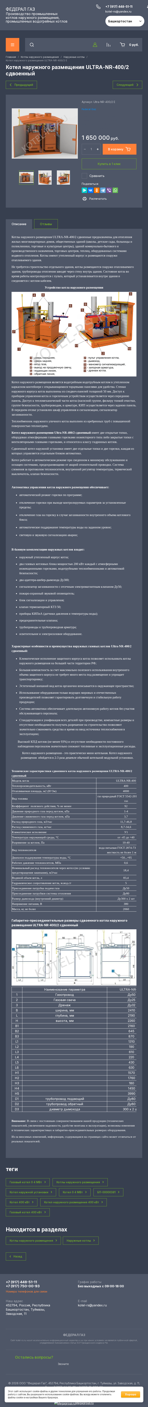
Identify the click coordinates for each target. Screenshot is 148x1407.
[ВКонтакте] (90, 190)
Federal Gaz (89, 109)
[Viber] (109, 190)
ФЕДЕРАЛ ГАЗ (20, 9)
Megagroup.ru (85, 1403)
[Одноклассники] (96, 190)
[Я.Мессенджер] (84, 190)
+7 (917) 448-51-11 (118, 6)
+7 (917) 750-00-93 (23, 1286)
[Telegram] (103, 190)
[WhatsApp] (115, 190)
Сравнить (96, 176)
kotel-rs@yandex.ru (92, 1305)
